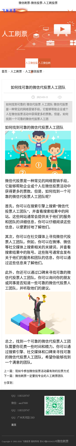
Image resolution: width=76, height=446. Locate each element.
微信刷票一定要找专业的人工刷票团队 (39, 375)
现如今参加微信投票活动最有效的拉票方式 (42, 371)
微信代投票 (40, 128)
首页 (4, 71)
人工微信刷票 (44, 68)
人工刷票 (16, 71)
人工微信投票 (32, 68)
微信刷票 (63, 441)
